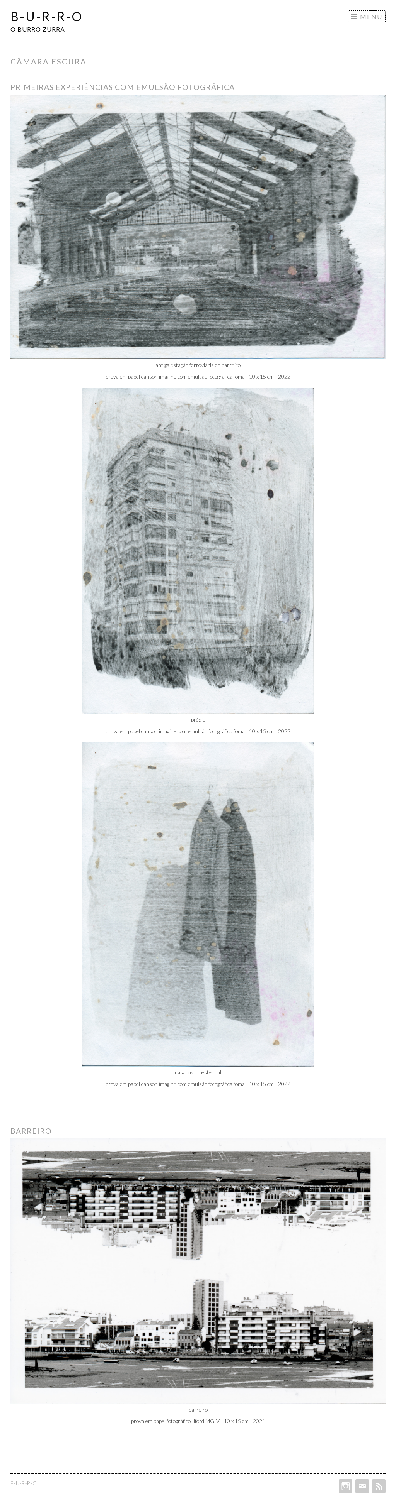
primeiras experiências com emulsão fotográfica (122, 87)
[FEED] (378, 1486)
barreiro (31, 1130)
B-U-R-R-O (46, 16)
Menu (371, 16)
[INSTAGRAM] (344, 1486)
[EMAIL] (361, 1486)
